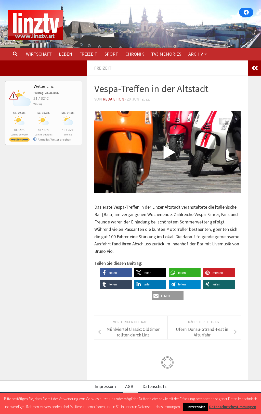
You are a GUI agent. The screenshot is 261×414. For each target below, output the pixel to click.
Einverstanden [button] (195, 407)
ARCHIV (195, 54)
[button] (116, 272)
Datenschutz (154, 386)
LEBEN (65, 54)
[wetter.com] (19, 140)
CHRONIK (134, 54)
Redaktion (113, 99)
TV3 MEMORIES (166, 54)
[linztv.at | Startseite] (35, 25)
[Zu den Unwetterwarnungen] (20, 109)
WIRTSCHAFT (39, 54)
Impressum (105, 386)
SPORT (111, 54)
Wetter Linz (44, 86)
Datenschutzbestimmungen (232, 406)
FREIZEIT (88, 54)
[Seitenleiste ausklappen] (254, 68)
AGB (129, 386)
